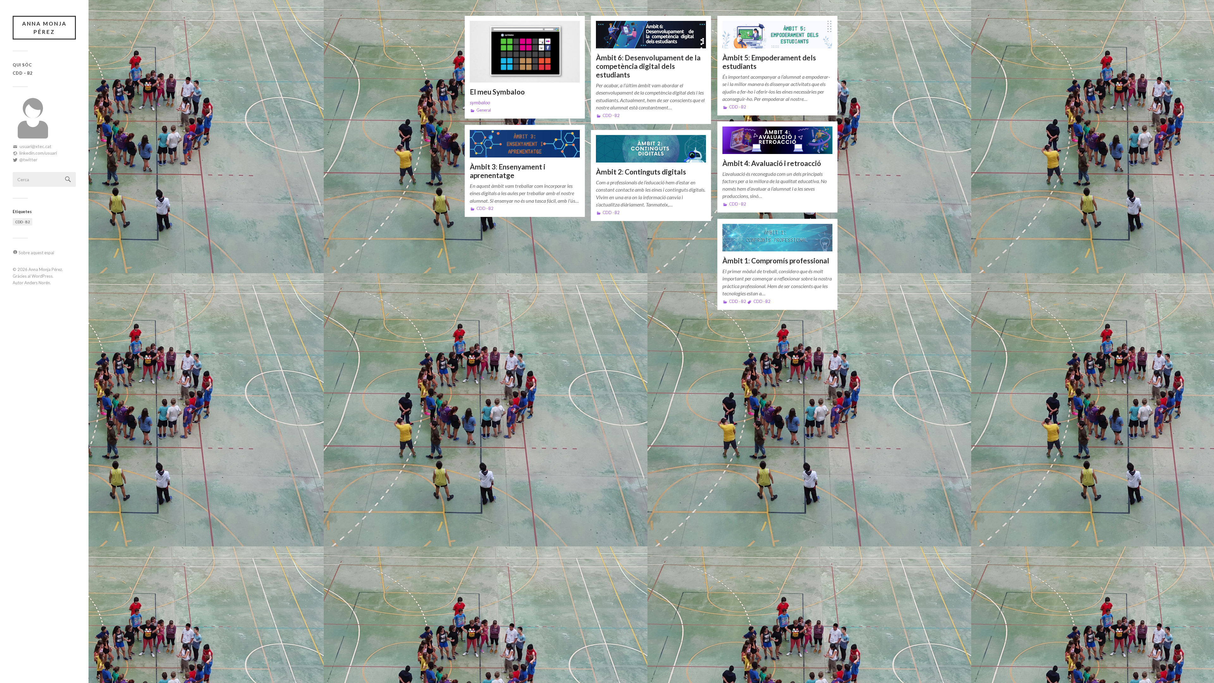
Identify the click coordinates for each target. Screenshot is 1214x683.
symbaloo (480, 102)
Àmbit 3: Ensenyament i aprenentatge (507, 171)
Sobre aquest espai (36, 252)
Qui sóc (22, 64)
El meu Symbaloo (497, 92)
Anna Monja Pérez (44, 27)
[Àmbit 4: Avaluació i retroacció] (777, 140)
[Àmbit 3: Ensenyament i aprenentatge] (525, 143)
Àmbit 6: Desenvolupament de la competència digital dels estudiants (648, 66)
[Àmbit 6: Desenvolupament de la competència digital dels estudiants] (651, 34)
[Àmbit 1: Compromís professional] (777, 237)
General (483, 110)
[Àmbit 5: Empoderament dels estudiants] (777, 34)
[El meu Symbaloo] (525, 52)
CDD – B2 (23, 73)
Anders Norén (37, 282)
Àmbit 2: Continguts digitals (641, 172)
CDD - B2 (22, 222)
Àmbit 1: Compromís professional (775, 260)
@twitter (28, 159)
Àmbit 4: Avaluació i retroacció (771, 163)
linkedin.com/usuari (38, 153)
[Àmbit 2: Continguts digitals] (651, 149)
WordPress (42, 276)
